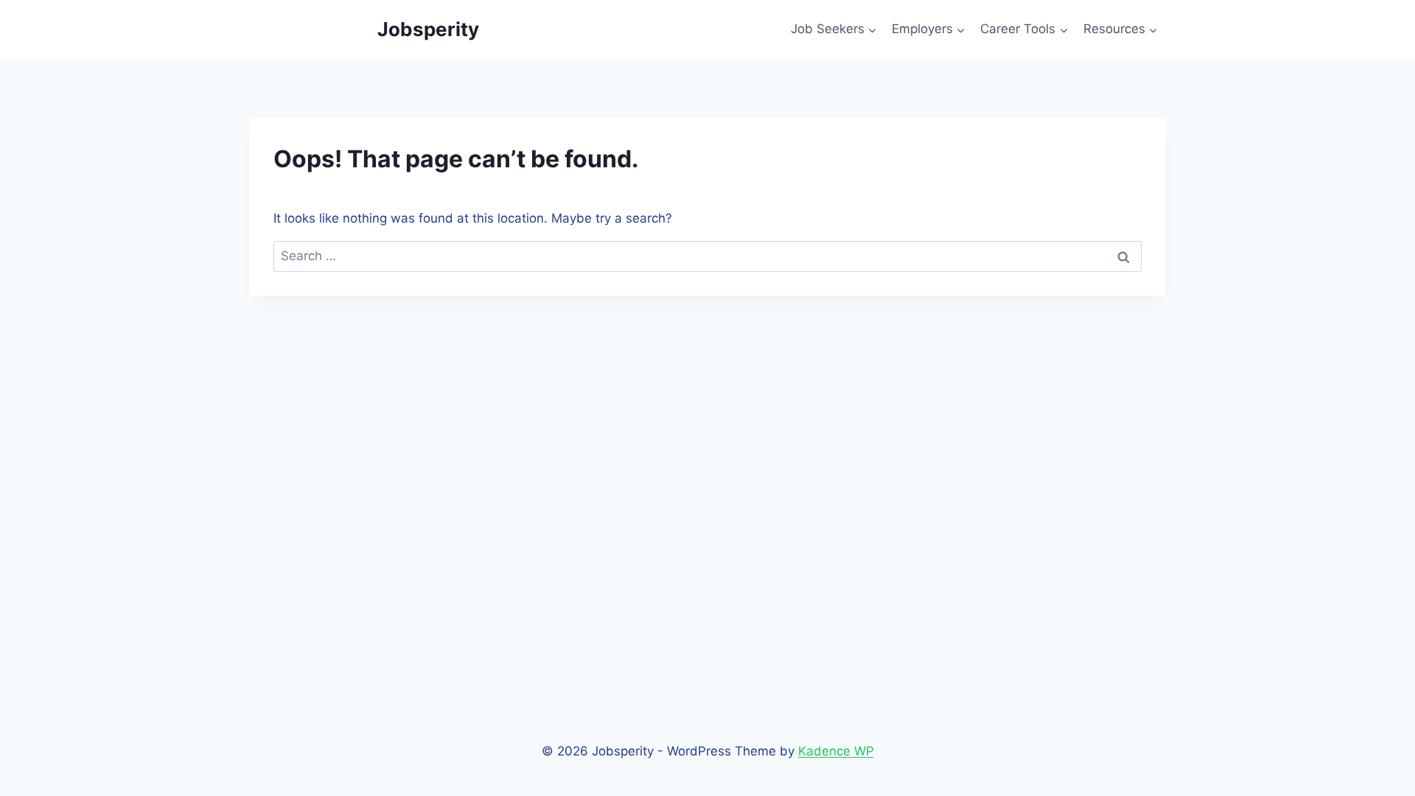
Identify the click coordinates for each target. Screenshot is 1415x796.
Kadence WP (836, 751)
